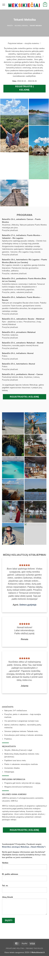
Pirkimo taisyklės (34, 948)
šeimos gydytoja (27, 605)
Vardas (5, 863)
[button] (3, 4)
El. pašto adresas (10, 874)
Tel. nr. (5, 885)
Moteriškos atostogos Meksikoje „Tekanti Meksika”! (23, 847)
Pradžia (10, 25)
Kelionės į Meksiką (21, 25)
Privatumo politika (15, 948)
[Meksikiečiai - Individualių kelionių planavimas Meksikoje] (24, 4)
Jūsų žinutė (7, 897)
